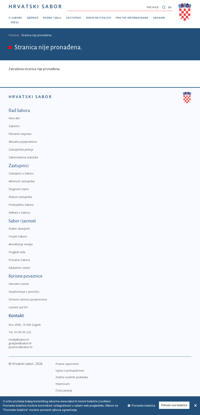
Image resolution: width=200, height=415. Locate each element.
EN (169, 7)
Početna (14, 35)
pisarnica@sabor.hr (21, 347)
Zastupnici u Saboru (21, 173)
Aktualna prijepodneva (23, 141)
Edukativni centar (19, 268)
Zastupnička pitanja (21, 149)
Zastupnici (74, 17)
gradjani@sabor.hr (20, 343)
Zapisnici (14, 126)
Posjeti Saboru (18, 236)
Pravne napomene (67, 364)
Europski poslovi (98, 17)
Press (15, 22)
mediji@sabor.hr (19, 339)
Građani (159, 17)
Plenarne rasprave (20, 134)
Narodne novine (19, 284)
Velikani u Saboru (19, 212)
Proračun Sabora (19, 260)
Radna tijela (52, 17)
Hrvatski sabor (35, 6)
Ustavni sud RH (18, 307)
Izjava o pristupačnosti (69, 370)
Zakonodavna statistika (23, 157)
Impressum (62, 384)
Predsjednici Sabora (21, 205)
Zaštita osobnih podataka (71, 377)
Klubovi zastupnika (20, 197)
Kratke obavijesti (19, 228)
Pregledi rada (17, 252)
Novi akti (14, 118)
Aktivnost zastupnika (22, 181)
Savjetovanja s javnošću (24, 291)
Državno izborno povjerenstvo (28, 299)
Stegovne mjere (19, 189)
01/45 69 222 (22, 332)
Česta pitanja (63, 390)
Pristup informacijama (132, 17)
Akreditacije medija (21, 244)
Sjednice (33, 17)
